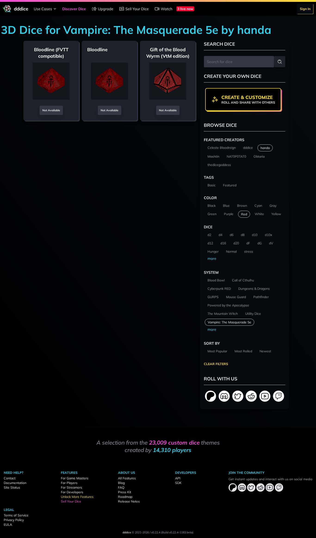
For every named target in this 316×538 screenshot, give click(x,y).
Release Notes (129, 501)
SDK (178, 483)
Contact (9, 478)
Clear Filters (216, 364)
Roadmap (125, 497)
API (177, 478)
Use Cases (43, 8)
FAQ (121, 487)
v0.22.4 (155, 532)
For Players (69, 483)
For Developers (72, 492)
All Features (127, 478)
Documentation (15, 483)
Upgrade (105, 8)
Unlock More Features (77, 497)
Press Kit (124, 492)
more (212, 258)
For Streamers (71, 487)
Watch (166, 8)
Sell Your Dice (137, 8)
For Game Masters (74, 478)
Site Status (12, 487)
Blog (121, 483)
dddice (127, 532)
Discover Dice (74, 8)
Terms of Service (16, 515)
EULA (8, 524)
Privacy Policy (14, 520)
